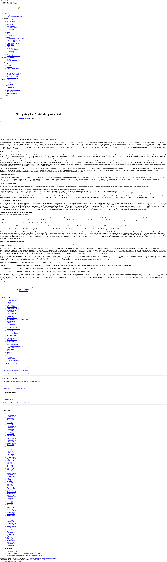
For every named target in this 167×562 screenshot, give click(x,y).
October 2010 (11, 534)
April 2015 (10, 485)
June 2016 (10, 463)
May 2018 (10, 430)
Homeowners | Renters (13, 70)
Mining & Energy (12, 27)
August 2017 (10, 445)
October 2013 (11, 514)
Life (8, 71)
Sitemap (11, 561)
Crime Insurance (11, 313)
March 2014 (10, 506)
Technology (10, 34)
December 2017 (11, 438)
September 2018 (11, 427)
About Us (9, 81)
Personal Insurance (12, 340)
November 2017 (11, 440)
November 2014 (11, 493)
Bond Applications (12, 93)
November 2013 (11, 512)
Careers (9, 82)
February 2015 (11, 489)
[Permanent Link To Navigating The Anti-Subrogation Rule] (6, 110)
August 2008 (10, 545)
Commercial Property (13, 43)
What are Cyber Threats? (8, 399)
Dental (9, 65)
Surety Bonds (10, 54)
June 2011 (10, 529)
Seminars (9, 352)
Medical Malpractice (12, 49)
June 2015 (10, 482)
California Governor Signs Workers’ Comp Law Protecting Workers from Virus (19, 373)
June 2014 (10, 501)
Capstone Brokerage (23, 118)
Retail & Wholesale (12, 31)
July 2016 (9, 462)
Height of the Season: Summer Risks (11, 396)
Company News (11, 87)
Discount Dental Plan (13, 68)
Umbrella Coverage (12, 78)
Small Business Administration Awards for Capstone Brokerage (16, 370)
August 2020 (10, 419)
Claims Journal (4, 282)
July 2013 (9, 518)
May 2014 (10, 503)
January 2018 (10, 437)
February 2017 (11, 454)
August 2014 (10, 498)
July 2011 (9, 528)
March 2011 (10, 531)
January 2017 (10, 456)
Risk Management (8, 13)
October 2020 (11, 416)
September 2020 (11, 418)
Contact (5, 95)
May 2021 (10, 413)
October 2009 (11, 542)
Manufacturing (11, 26)
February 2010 (11, 539)
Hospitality (10, 24)
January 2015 (10, 490)
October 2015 (11, 476)
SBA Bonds (10, 349)
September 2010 (11, 536)
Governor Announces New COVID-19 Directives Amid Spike (16, 367)
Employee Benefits (8, 57)
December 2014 (11, 492)
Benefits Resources (12, 60)
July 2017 (9, 446)
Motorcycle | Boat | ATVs (14, 73)
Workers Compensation (13, 56)
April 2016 (10, 467)
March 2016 (10, 468)
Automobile (10, 63)
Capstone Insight (11, 89)
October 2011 (10, 525)
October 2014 (11, 495)
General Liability (11, 46)
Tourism (9, 355)
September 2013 (11, 515)
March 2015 (10, 487)
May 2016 (10, 465)
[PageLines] (38, 559)
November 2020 (11, 415)
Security (9, 32)
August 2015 (10, 479)
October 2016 (11, 457)
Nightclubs (10, 336)
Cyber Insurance (11, 315)
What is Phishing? (12, 552)
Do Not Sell (17, 561)
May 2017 (10, 449)
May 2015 (10, 484)
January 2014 (10, 509)
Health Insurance (11, 324)
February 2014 (11, 507)
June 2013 (10, 520)
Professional (10, 29)
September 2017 (11, 443)
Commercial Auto (12, 42)
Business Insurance (12, 305)
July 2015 (9, 481)
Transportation (11, 35)
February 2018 (11, 435)
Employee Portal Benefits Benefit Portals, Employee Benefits (16, 388)
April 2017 (10, 451)
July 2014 (9, 499)
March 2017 (10, 452)
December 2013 (11, 510)
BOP (8, 304)
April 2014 (10, 504)
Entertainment (11, 21)
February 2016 (11, 470)
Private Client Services (13, 74)
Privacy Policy (4, 561)
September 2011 (11, 526)
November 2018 (11, 426)
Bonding (9, 302)
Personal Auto (11, 338)
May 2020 (10, 424)
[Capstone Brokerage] (6, 0)
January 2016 (10, 471)
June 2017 (10, 448)
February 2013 (11, 521)
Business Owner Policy (13, 40)
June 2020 (10, 423)
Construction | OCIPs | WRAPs (15, 38)
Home (5, 12)
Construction (10, 20)
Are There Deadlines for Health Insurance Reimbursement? (15, 385)
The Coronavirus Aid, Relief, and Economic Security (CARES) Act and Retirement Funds (21, 381)
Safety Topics (10, 347)
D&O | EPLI (10, 45)
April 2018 (10, 432)
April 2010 (10, 537)
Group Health (11, 48)
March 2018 (10, 434)
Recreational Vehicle (12, 76)
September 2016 (11, 459)
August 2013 (10, 517)
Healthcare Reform (12, 327)
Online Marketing (35, 558)
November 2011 (11, 523)
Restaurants (10, 343)
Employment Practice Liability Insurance (18, 319)
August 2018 (10, 429)
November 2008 (11, 543)
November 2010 (11, 532)
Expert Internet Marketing (49, 558)
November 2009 (11, 540)
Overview (9, 15)
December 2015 (11, 473)
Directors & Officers (12, 316)
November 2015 (11, 474)
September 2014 (11, 496)
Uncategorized (11, 358)
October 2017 (11, 441)
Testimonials (10, 84)
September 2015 (11, 478)
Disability (9, 67)
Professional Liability (13, 51)
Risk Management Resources (15, 16)
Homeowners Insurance (13, 329)
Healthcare (10, 23)
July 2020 (9, 421)
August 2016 (10, 460)
